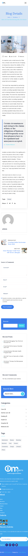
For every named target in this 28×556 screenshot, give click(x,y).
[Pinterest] (12, 203)
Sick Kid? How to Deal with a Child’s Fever (13, 356)
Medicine (15, 17)
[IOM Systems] (4, 3)
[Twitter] (10, 203)
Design (9, 199)
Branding (18, 440)
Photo (3, 449)
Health (3, 419)
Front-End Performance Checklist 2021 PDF (13, 346)
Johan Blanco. (22, 552)
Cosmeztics (5, 446)
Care (3, 409)
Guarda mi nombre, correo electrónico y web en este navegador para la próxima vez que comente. (14, 300)
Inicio (9, 17)
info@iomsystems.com (7, 489)
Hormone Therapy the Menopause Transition (13, 362)
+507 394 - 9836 (6, 492)
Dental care (5, 413)
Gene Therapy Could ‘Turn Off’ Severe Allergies (11, 251)
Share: (4, 203)
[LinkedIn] (15, 203)
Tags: (3, 199)
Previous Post (12, 240)
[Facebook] (7, 203)
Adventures (5, 440)
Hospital (4, 423)
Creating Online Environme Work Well (17, 243)
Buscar (6, 321)
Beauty (12, 440)
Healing (4, 416)
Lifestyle (18, 446)
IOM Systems (8, 552)
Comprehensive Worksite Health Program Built (12, 351)
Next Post (17, 248)
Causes (16, 443)
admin (6, 56)
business (4, 443)
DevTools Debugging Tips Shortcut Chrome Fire (13, 341)
